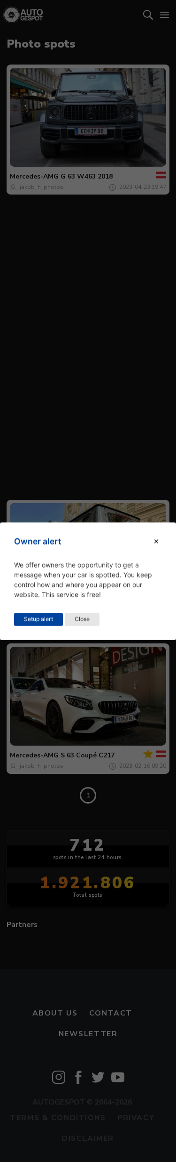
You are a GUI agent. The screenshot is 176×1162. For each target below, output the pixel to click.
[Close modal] (156, 541)
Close (82, 618)
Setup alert (38, 618)
